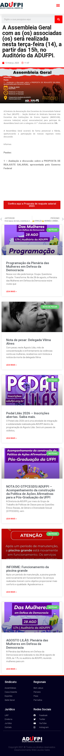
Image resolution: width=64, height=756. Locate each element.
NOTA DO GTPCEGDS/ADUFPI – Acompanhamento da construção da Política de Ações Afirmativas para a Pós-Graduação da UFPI (30, 492)
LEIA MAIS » (11, 291)
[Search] (58, 19)
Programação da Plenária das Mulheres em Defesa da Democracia (27, 266)
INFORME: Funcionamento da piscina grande (27, 568)
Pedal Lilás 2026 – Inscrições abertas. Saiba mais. (27, 415)
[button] (58, 5)
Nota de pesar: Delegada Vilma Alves (28, 341)
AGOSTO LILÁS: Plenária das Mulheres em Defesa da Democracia (27, 643)
